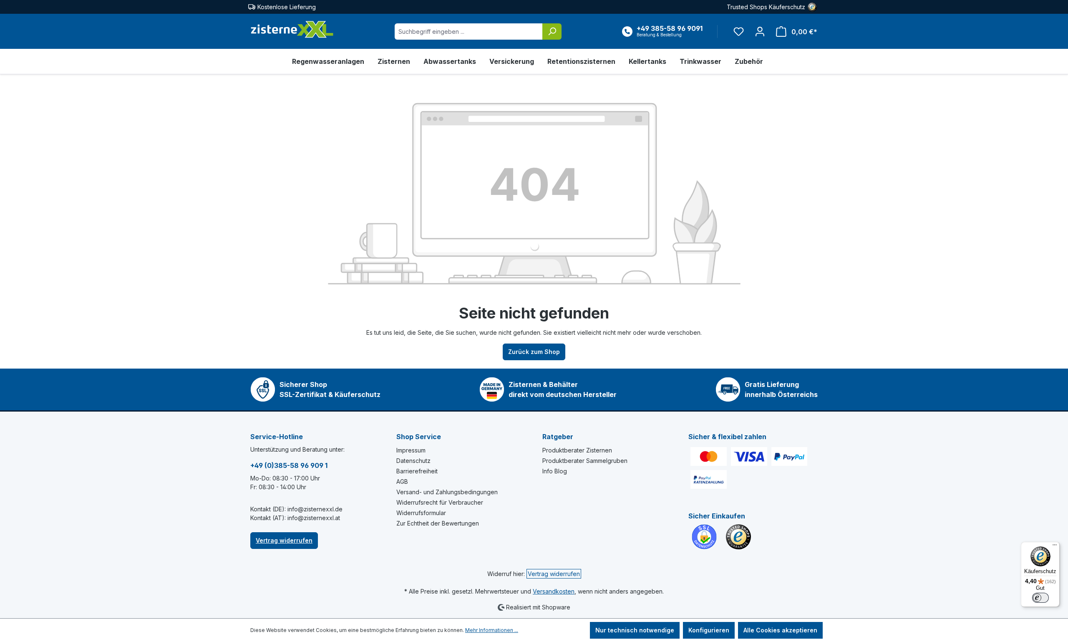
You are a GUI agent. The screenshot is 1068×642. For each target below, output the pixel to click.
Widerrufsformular (421, 512)
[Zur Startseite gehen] (292, 29)
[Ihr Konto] (760, 31)
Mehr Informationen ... (491, 630)
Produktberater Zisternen (577, 450)
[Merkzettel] (738, 31)
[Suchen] (552, 31)
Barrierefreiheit (417, 471)
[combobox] (469, 31)
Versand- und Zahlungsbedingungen (447, 491)
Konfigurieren (708, 630)
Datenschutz (413, 460)
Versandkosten (553, 591)
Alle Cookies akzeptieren (780, 630)
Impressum (411, 450)
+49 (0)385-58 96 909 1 (288, 465)
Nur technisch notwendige (634, 630)
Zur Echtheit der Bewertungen (437, 523)
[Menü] (1055, 547)
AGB (402, 481)
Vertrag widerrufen (284, 540)
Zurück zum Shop (534, 351)
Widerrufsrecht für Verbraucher (439, 502)
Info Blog (554, 471)
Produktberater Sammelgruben (584, 460)
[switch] (1040, 598)
